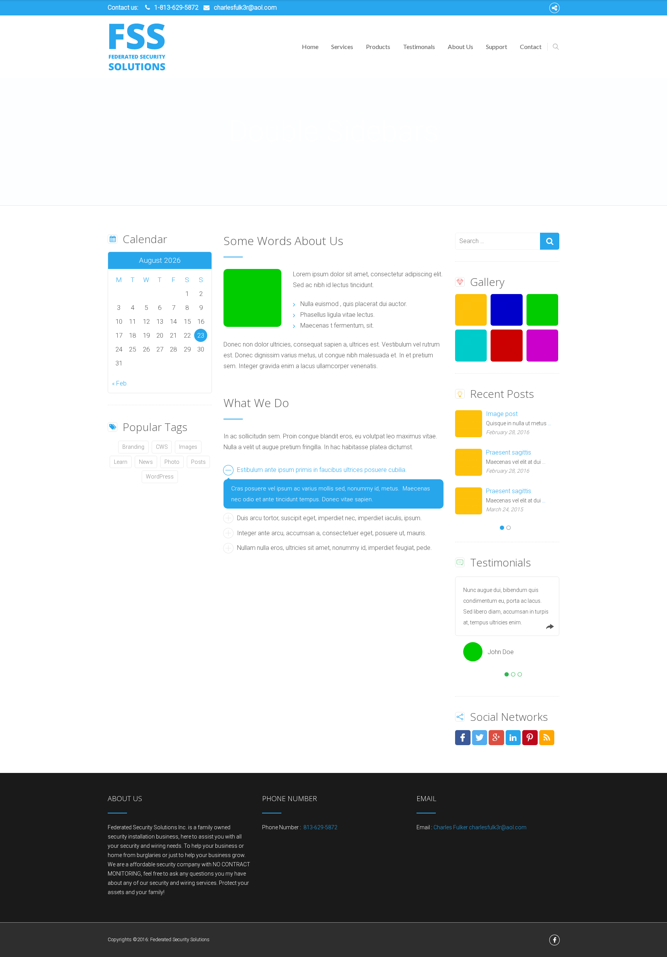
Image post (502, 414)
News (146, 462)
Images (188, 447)
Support (496, 46)
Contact (531, 46)
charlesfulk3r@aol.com (245, 7)
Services (342, 46)
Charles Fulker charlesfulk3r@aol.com (479, 827)
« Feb (119, 383)
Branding (133, 447)
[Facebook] (554, 8)
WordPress (160, 476)
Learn (120, 462)
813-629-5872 (319, 827)
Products (378, 46)
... (549, 423)
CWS (162, 447)
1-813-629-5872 (176, 7)
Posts (198, 462)
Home (310, 46)
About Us (460, 46)
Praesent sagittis (508, 452)
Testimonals (419, 46)
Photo (171, 462)
